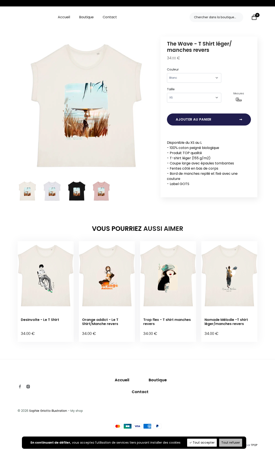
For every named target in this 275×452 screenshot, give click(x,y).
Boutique (86, 17)
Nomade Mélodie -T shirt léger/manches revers (226, 322)
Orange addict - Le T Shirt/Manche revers (100, 322)
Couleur (173, 69)
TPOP (254, 445)
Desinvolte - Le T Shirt (40, 320)
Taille (171, 89)
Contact (110, 17)
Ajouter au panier (209, 119)
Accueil (64, 17)
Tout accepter (203, 442)
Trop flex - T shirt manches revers (167, 322)
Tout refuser (230, 442)
